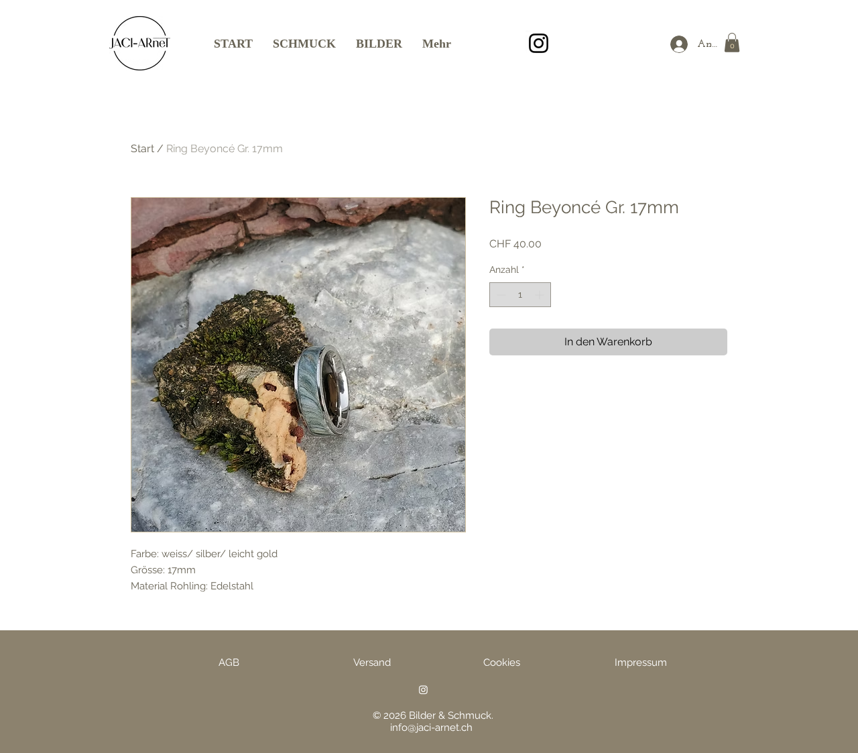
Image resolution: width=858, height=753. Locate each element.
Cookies (501, 662)
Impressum (641, 662)
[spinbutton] (520, 294)
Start (142, 148)
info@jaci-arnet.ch (431, 727)
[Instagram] (539, 43)
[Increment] (540, 294)
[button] (732, 42)
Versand (372, 662)
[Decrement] (499, 294)
